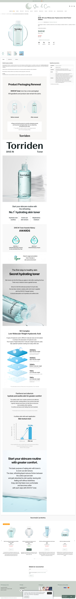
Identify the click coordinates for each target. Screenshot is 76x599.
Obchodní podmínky (4, 587)
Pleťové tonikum (58, 65)
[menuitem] (11, 11)
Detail (11, 549)
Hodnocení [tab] (10, 59)
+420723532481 (22, 588)
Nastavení (26, 596)
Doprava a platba (3, 590)
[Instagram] (23, 590)
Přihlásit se (31, 575)
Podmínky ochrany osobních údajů (6, 588)
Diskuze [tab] (16, 59)
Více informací (36, 594)
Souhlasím (49, 593)
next (74, 540)
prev (1, 540)
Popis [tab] (3, 59)
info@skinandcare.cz (23, 587)
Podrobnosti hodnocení (53, 22)
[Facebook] (21, 590)
